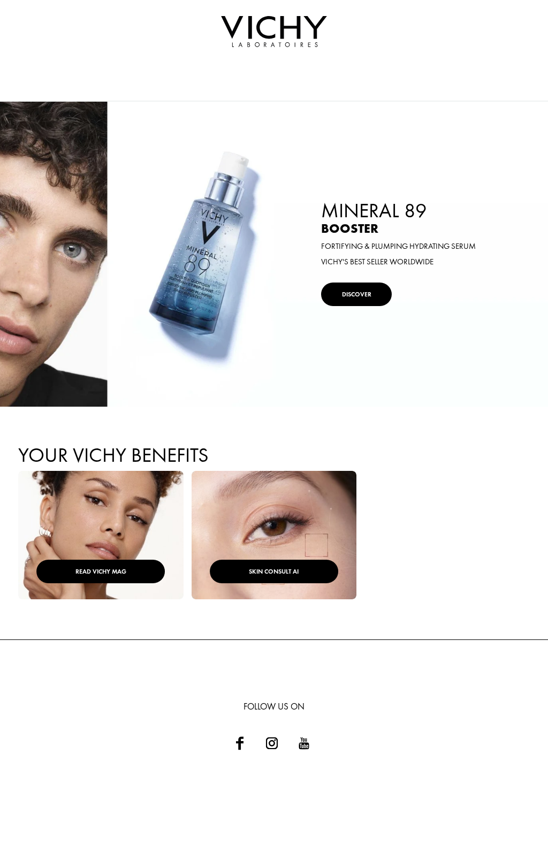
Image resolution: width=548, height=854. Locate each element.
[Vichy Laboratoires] (274, 32)
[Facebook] (240, 743)
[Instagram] (272, 743)
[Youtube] (304, 743)
